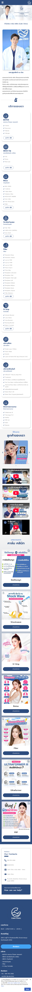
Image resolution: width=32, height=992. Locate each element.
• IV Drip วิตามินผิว (7, 966)
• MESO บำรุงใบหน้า (7, 959)
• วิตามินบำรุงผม (6, 962)
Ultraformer (16, 790)
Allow (27, 989)
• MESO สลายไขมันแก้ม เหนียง (10, 957)
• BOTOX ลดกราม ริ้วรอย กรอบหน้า (12, 954)
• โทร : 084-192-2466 (7, 974)
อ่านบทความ (16, 585)
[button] (2, 2)
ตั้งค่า (2, 986)
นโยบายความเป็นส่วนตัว (14, 983)
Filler (16, 748)
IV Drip (16, 664)
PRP (16, 832)
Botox (16, 706)
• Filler (3, 964)
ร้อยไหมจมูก (16, 579)
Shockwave (16, 622)
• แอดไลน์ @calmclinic (7, 976)
